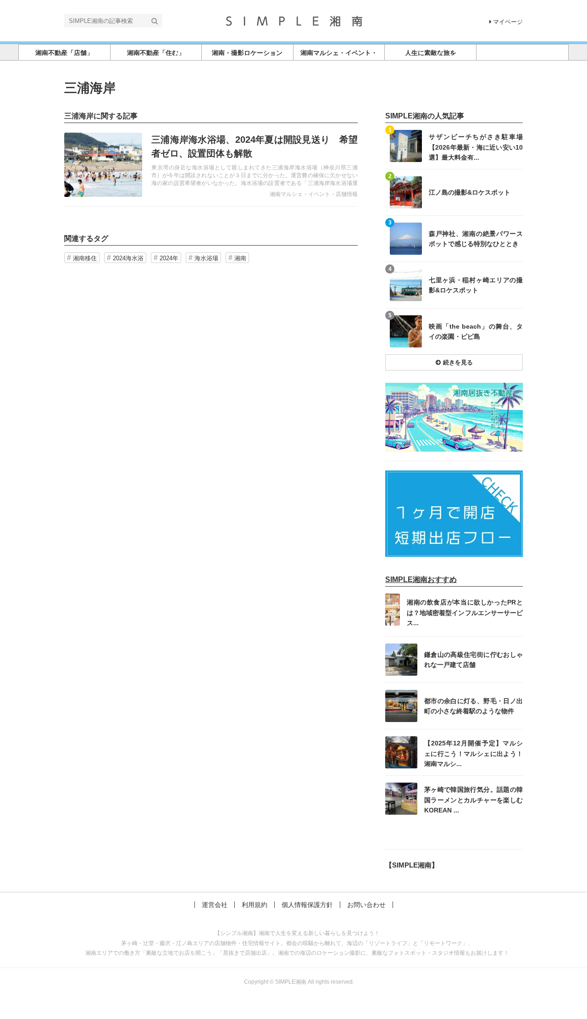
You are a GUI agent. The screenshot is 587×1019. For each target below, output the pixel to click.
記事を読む (211, 164)
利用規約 (254, 904)
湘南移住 (85, 258)
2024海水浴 (128, 258)
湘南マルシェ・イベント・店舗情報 (314, 194)
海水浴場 (206, 258)
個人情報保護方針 (307, 904)
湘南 (240, 258)
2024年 (169, 258)
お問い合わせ (366, 904)
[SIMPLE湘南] (294, 20)
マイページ (508, 21)
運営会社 (214, 904)
